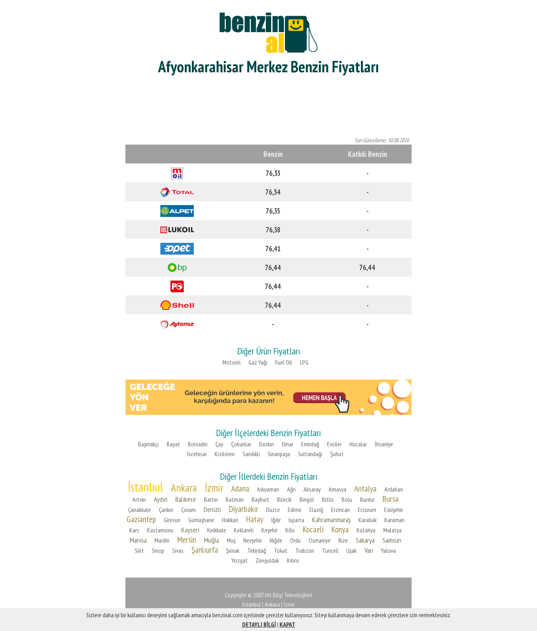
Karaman (394, 520)
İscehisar (197, 454)
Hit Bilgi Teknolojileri (288, 595)
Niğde (276, 540)
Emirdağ (310, 444)
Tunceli (330, 550)
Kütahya (366, 530)
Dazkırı (266, 444)
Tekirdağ (256, 550)
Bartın (211, 499)
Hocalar (358, 444)
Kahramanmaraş (331, 519)
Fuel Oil (283, 362)
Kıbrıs (293, 560)
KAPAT (287, 624)
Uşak (351, 550)
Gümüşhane (201, 520)
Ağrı (291, 489)
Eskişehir (393, 510)
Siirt (139, 550)
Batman (235, 499)
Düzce (273, 510)
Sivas (178, 550)
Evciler (334, 444)
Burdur (367, 499)
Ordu (295, 540)
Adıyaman (268, 489)
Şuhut (337, 454)
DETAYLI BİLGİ (259, 624)
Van (368, 550)
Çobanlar (241, 444)
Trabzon (304, 550)
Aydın (160, 499)
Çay (219, 444)
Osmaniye (320, 540)
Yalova (388, 550)
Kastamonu (160, 530)
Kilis (290, 530)
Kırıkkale (216, 530)
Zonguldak (267, 560)
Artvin (139, 499)
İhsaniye (384, 444)
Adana (240, 488)
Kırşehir (269, 530)
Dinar (287, 444)
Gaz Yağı (257, 362)
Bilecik (284, 499)
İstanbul (145, 487)
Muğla (211, 540)
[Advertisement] (268, 106)
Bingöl (307, 499)
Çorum (188, 510)
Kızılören (225, 454)
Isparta (296, 520)
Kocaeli (313, 529)
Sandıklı (251, 454)
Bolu (347, 499)
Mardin (161, 540)
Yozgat (240, 560)
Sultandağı (310, 454)
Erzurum (367, 510)
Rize (343, 540)
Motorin (232, 362)
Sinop (158, 550)
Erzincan (340, 510)
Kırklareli (244, 530)
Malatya (392, 530)
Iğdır (276, 520)
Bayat (173, 444)
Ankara (184, 487)
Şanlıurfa (204, 549)
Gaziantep (141, 519)
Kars (134, 530)
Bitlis (328, 499)
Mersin (186, 539)
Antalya (365, 488)
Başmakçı (148, 444)
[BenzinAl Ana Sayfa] (268, 32)
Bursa (391, 498)
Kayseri (190, 529)
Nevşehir (252, 540)
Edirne (295, 510)
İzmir (214, 487)
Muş (231, 540)
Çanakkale (139, 510)
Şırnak (232, 550)
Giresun (172, 520)
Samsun (392, 540)
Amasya (337, 489)
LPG (304, 362)
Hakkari (230, 520)
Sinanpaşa (279, 454)
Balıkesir (185, 499)
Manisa (138, 540)
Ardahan (393, 489)
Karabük (368, 520)
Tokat (280, 550)
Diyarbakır (243, 508)
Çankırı (166, 510)
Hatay (254, 519)
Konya (340, 529)
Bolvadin (198, 444)
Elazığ (316, 510)
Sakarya (365, 540)
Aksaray (312, 489)
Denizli (212, 509)
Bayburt (260, 499)
